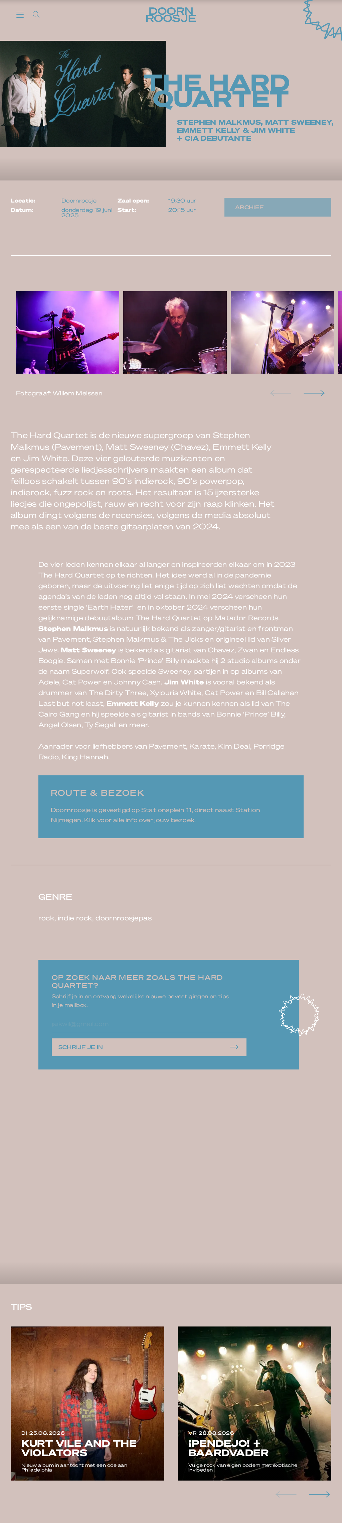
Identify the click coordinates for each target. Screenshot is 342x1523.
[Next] (313, 393)
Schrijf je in (80, 1046)
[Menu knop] (20, 14)
